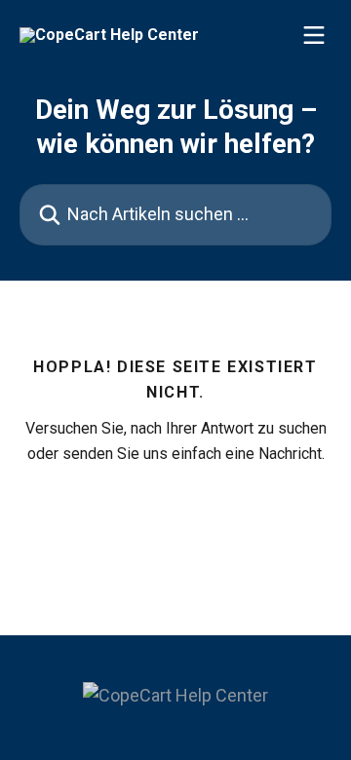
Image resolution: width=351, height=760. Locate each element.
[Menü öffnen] (314, 35)
